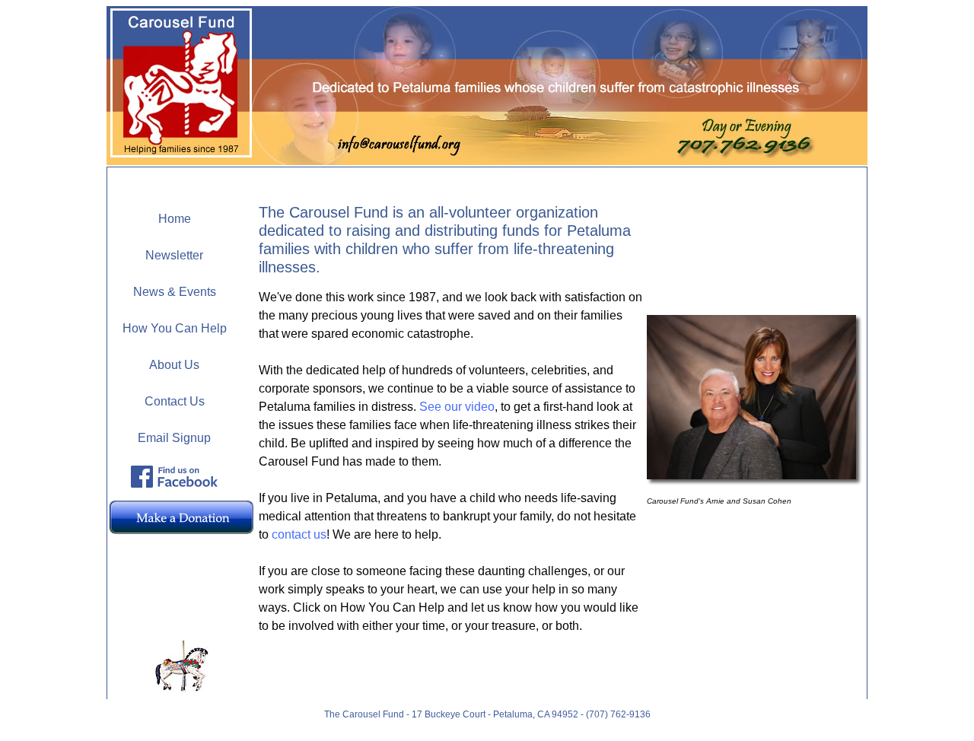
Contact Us (175, 401)
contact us (299, 534)
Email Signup (174, 437)
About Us (174, 364)
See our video (457, 406)
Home (174, 218)
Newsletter (174, 255)
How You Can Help (175, 328)
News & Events (174, 291)
